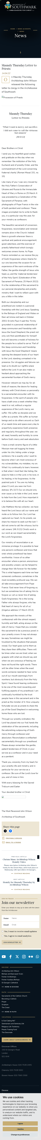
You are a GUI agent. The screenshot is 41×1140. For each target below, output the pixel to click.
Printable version (14, 838)
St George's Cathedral (10, 983)
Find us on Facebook (10, 957)
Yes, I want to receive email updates (20, 931)
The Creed (5, 1007)
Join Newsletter (10, 942)
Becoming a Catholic (9, 999)
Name (6, 918)
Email (6, 925)
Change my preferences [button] (20, 1135)
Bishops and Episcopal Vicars (12, 974)
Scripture (5, 1005)
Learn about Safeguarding (15, 1040)
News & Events (24, 29)
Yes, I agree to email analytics (17, 936)
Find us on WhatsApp (37, 957)
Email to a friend (13, 842)
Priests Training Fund (9, 1029)
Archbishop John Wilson (10, 971)
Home (12, 29)
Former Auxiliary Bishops (11, 980)
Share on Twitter (5, 831)
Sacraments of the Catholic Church (14, 996)
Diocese (5, 1090)
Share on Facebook (10, 831)
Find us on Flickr (30, 957)
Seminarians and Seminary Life (13, 1024)
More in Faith (10, 1011)
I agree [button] (20, 1123)
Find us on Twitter (17, 957)
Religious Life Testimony (10, 1027)
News (21, 31)
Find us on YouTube (4, 957)
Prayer (4, 1002)
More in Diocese (12, 986)
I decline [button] (20, 1129)
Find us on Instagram (24, 957)
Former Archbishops (9, 977)
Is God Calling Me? (8, 1021)
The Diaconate (7, 1032)
